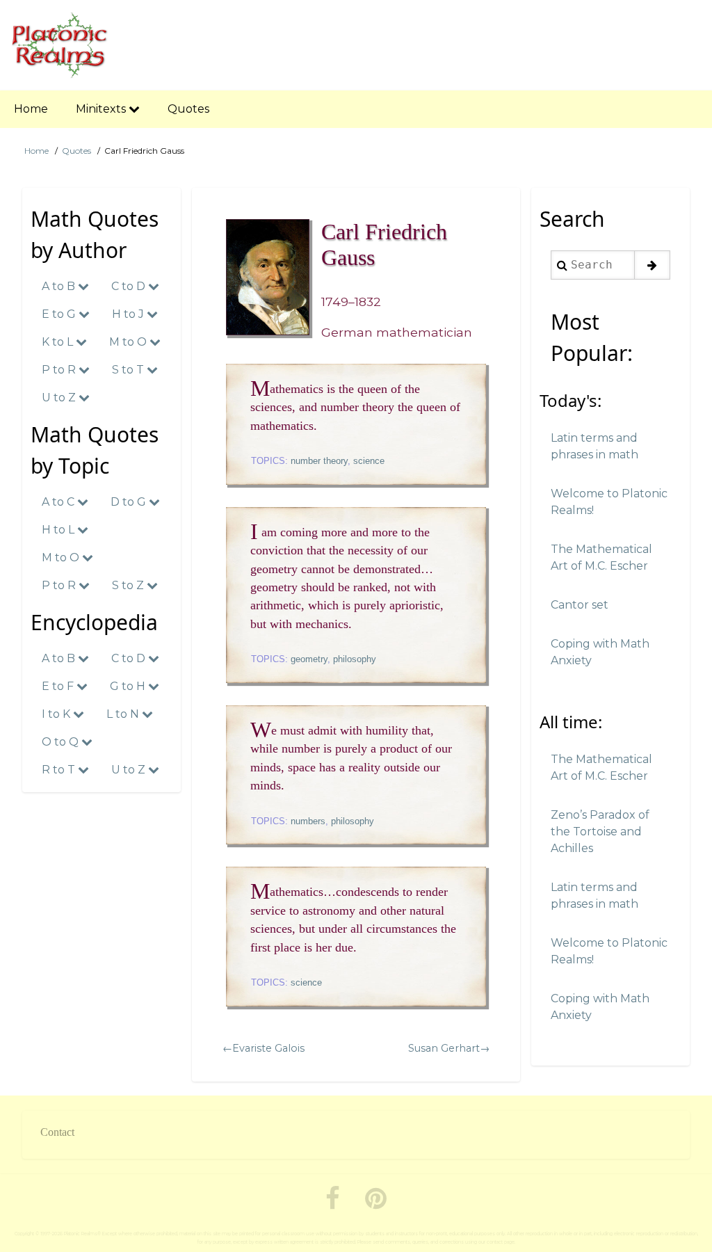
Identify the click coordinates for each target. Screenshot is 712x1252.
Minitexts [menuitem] (102, 108)
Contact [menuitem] (57, 1132)
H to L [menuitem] (59, 529)
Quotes (76, 150)
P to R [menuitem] (60, 369)
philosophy (354, 659)
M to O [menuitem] (129, 341)
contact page (501, 1242)
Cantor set (579, 604)
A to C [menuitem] (59, 501)
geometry (309, 659)
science (369, 461)
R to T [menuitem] (60, 769)
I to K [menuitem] (57, 714)
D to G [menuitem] (130, 501)
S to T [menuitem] (129, 369)
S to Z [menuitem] (129, 585)
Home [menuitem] (31, 108)
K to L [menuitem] (59, 341)
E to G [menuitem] (60, 314)
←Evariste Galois (263, 1048)
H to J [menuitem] (129, 314)
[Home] (59, 45)
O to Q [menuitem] (61, 741)
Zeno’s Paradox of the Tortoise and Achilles (600, 831)
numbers (308, 821)
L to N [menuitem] (124, 714)
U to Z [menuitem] (60, 397)
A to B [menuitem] (60, 286)
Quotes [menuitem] (188, 108)
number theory (319, 461)
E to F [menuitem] (59, 686)
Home (36, 150)
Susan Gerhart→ (449, 1048)
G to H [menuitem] (129, 686)
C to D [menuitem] (129, 286)
